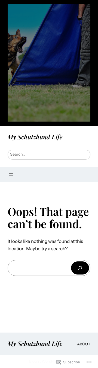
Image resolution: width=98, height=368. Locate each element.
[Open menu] (11, 174)
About (83, 344)
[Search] (80, 267)
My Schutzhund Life (35, 137)
